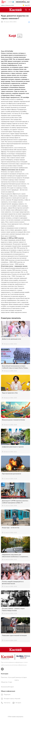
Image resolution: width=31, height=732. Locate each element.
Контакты (7, 703)
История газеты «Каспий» (12, 699)
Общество (4, 682)
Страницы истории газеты (20, 679)
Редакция (7, 694)
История (11, 687)
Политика (4, 677)
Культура (11, 677)
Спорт (10, 682)
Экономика (4, 687)
